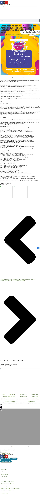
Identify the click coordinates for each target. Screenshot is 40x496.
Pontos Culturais (35, 398)
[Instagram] (4, 2)
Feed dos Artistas (4, 493)
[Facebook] (1, 2)
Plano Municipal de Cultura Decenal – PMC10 (10, 486)
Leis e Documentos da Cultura (7, 398)
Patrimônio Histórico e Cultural (22, 398)
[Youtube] (6, 2)
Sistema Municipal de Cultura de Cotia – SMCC (10, 488)
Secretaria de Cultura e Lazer (11, 401)
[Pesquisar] (39, 20)
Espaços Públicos (23, 396)
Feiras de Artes (35, 396)
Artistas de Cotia (34, 394)
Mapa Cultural (12, 394)
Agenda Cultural (23, 394)
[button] (1, 407)
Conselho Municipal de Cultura (8, 396)
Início (3, 394)
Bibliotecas (3, 471)
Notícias (32, 34)
